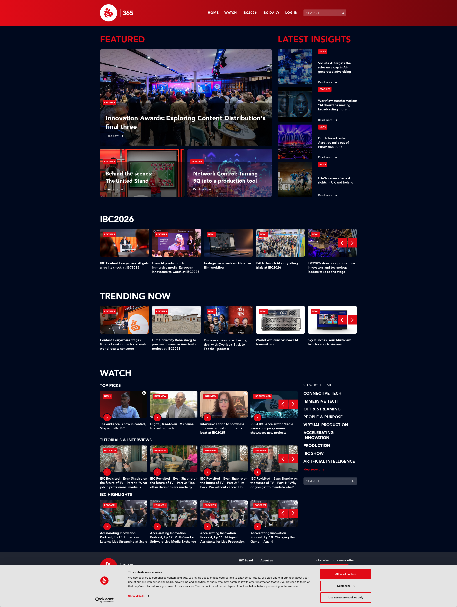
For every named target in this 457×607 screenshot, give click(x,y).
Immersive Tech (320, 401)
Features (109, 102)
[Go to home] (116, 12)
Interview (160, 396)
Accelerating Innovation (318, 435)
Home (213, 13)
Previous (342, 242)
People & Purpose (323, 417)
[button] (354, 13)
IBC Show (313, 453)
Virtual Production (325, 425)
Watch (230, 13)
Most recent (311, 469)
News (323, 51)
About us (266, 561)
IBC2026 (250, 13)
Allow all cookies (345, 574)
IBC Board (246, 561)
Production (316, 445)
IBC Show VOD (263, 396)
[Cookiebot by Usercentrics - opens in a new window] (104, 600)
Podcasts (109, 505)
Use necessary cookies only (345, 597)
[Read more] (186, 97)
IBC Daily (271, 13)
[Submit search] (343, 12)
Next (352, 242)
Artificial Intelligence (329, 461)
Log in (291, 13)
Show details (136, 596)
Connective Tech (322, 393)
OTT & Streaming (322, 409)
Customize (343, 585)
